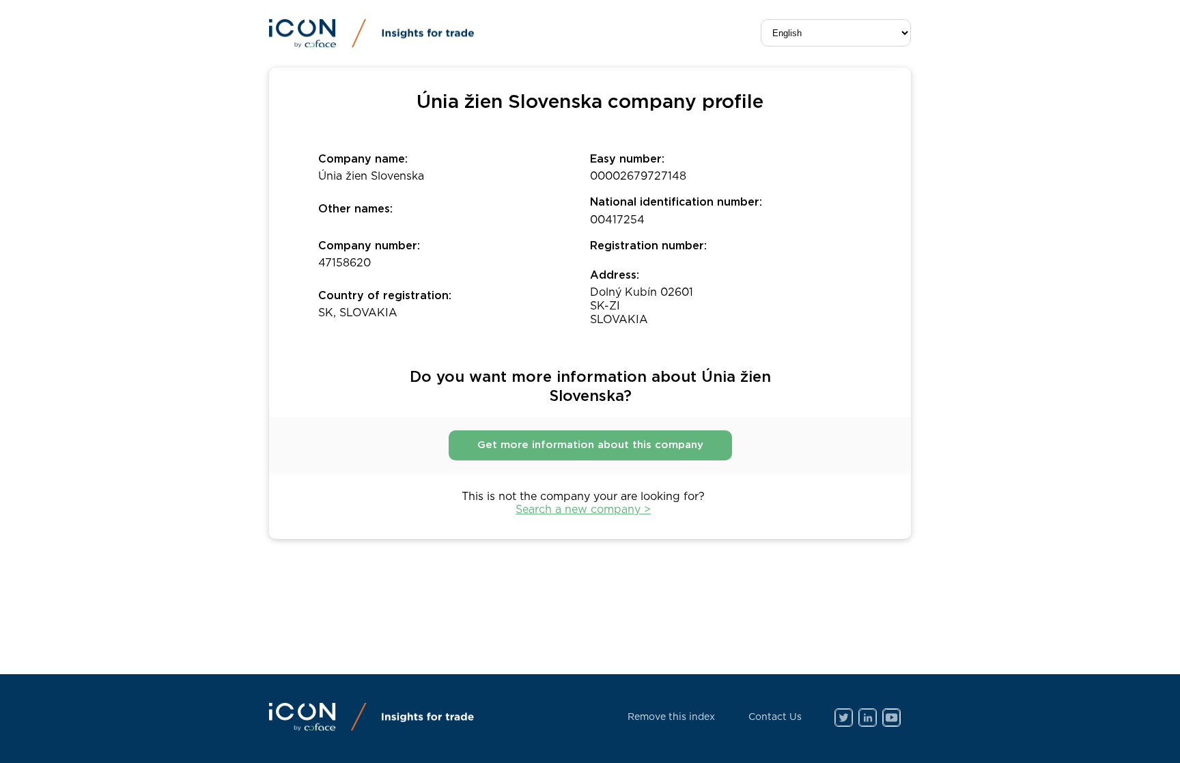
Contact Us (775, 717)
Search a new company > (583, 509)
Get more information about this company (590, 445)
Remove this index (671, 717)
